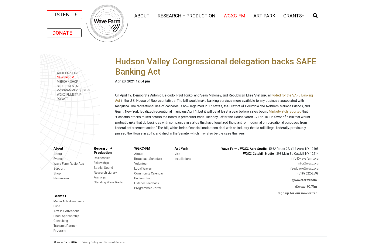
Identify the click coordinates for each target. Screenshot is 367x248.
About (58, 154)
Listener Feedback (146, 183)
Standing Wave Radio (108, 182)
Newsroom (61, 178)
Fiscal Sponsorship (66, 216)
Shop (57, 173)
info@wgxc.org (308, 163)
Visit (177, 154)
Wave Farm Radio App (69, 164)
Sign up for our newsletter (297, 193)
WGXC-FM (234, 15)
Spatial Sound (103, 168)
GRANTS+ (294, 15)
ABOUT (142, 15)
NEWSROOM (65, 77)
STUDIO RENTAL (67, 86)
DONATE (64, 33)
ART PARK (264, 15)
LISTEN (63, 15)
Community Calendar (148, 173)
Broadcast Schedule (148, 159)
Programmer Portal (147, 188)
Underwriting (142, 178)
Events (58, 159)
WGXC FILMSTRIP (68, 94)
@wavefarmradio (304, 180)
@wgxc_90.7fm (306, 186)
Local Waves (143, 168)
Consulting (61, 221)
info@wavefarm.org (305, 158)
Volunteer (141, 164)
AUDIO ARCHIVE (67, 73)
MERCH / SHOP (67, 82)
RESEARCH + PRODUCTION (186, 15)
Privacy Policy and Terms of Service (103, 242)
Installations (183, 159)
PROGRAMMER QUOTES (73, 90)
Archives (100, 177)
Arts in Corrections (66, 211)
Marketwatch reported (285, 111)
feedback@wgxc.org (304, 168)
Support (59, 168)
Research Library (105, 172)
